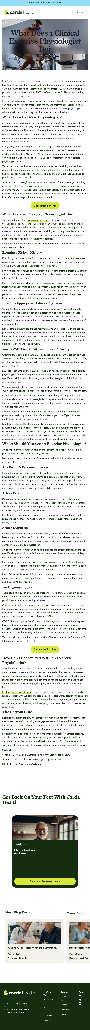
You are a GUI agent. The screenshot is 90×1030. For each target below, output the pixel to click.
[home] (20, 12)
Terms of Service (10, 1009)
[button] (79, 12)
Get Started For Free (45, 205)
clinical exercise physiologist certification (34, 126)
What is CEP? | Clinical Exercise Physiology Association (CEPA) (36, 754)
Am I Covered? (47, 1006)
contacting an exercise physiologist (21, 544)
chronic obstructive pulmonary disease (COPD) (27, 616)
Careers (64, 1005)
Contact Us (65, 1014)
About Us (47, 1021)
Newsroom (65, 1010)
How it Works (48, 1000)
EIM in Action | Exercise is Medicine (21, 764)
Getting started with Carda (16, 692)
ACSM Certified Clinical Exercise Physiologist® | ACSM (32, 759)
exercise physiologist (38, 220)
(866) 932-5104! (54, 3)
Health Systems (64, 998)
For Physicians (47, 1014)
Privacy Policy (23, 1009)
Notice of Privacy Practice (14, 1012)
